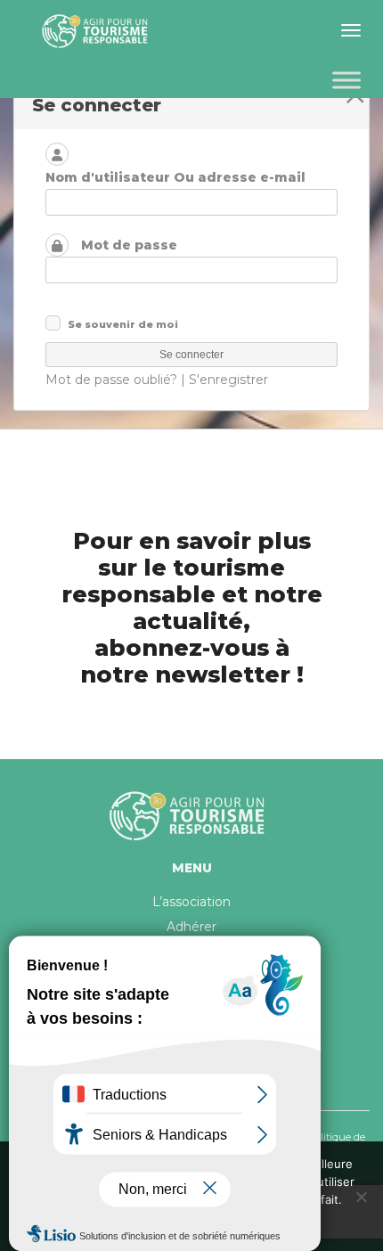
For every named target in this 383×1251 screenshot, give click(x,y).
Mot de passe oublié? (111, 380)
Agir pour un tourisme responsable (98, 31)
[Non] (361, 1197)
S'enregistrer (228, 380)
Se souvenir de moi (123, 324)
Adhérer (191, 927)
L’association (191, 902)
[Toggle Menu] (346, 79)
